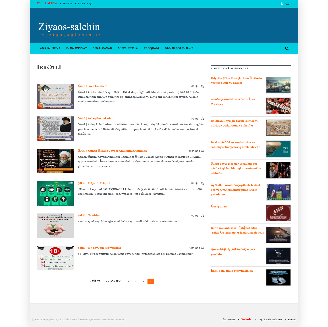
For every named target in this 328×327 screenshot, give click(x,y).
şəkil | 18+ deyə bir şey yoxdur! (99, 247)
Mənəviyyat (76, 48)
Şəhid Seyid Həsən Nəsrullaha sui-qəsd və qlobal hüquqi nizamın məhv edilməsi (236, 168)
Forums (292, 319)
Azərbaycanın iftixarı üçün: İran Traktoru (233, 102)
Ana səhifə (50, 48)
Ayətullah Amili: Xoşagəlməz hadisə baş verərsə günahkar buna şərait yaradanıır (235, 190)
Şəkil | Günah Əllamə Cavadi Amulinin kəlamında (112, 150)
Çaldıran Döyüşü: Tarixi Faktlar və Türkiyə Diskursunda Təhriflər (234, 123)
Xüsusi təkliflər (47, 3)
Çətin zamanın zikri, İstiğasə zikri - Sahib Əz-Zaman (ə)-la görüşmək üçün (237, 230)
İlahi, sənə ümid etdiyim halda (232, 270)
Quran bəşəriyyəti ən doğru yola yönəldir (233, 252)
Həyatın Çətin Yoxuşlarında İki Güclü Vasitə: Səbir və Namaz (236, 80)
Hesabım (67, 4)
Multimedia (128, 48)
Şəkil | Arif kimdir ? (92, 86)
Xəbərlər (247, 319)
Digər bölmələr (179, 48)
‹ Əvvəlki (114, 281)
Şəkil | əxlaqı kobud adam (96, 118)
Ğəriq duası (219, 206)
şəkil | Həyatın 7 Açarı (94, 183)
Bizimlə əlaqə (85, 4)
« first (95, 281)
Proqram (151, 48)
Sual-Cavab (102, 48)
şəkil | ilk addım (89, 215)
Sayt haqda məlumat (270, 319)
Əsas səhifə (228, 319)
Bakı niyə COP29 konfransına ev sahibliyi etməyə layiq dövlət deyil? (235, 145)
